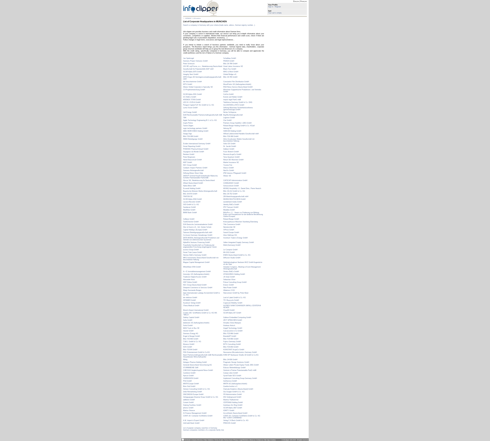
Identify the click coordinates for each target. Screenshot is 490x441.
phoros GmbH (188, 408)
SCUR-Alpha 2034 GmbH (192, 199)
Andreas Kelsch (229, 325)
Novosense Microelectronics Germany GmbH (240, 352)
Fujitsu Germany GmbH (232, 341)
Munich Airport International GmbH (196, 310)
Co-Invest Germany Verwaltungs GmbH (197, 235)
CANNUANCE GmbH (231, 183)
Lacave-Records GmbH (191, 202)
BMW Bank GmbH (190, 212)
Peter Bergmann (189, 157)
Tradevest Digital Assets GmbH (194, 277)
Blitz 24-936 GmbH (230, 359)
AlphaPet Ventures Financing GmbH (196, 242)
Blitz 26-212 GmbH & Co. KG (234, 191)
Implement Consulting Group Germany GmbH (240, 378)
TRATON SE (188, 196)
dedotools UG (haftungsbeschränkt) (196, 323)
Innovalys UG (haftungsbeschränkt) (196, 274)
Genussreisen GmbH (231, 186)
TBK (184, 118)
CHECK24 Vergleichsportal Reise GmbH (198, 370)
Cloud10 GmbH (229, 310)
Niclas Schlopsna (229, 112)
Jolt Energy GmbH (190, 112)
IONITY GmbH (228, 410)
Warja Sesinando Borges (192, 290)
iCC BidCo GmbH (189, 97)
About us (252, 440)
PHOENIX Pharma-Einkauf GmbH (195, 149)
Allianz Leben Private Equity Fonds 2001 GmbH (241, 365)
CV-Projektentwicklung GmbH (194, 90)
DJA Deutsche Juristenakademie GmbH (197, 224)
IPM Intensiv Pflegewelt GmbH (234, 173)
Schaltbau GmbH (229, 58)
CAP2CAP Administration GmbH (235, 180)
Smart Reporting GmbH (191, 146)
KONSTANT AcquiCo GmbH (233, 350)
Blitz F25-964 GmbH (190, 339)
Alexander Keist (189, 279)
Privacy (235, 440)
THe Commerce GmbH (231, 224)
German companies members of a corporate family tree (203, 430)
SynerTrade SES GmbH (232, 376)
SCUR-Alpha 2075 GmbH (192, 72)
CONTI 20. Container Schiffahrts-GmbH (197, 416)
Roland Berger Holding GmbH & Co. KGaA (239, 126)
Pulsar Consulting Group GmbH (235, 282)
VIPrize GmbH (228, 230)
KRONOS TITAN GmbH (192, 100)
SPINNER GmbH (189, 300)
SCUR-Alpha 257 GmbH (232, 313)
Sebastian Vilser (229, 279)
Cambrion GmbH (189, 373)
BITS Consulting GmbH (232, 344)
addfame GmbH (189, 400)
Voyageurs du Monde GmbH (193, 152)
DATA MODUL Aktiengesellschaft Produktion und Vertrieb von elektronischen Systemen (201, 239)
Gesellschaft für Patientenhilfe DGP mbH (198, 69)
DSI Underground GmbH (232, 397)
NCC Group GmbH (190, 165)
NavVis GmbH (228, 170)
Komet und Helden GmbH (232, 97)
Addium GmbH (228, 149)
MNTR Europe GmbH (191, 384)
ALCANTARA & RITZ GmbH (233, 105)
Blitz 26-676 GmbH (190, 194)
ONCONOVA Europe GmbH (193, 394)
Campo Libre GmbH (230, 373)
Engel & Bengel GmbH (191, 336)
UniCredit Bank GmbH (191, 423)
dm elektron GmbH (190, 297)
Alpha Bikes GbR (189, 186)
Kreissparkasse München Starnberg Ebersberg (240, 222)
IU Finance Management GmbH (194, 413)
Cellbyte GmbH (188, 219)
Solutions (210, 440)
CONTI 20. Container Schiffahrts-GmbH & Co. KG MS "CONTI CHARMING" (241, 417)
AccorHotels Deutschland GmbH (235, 413)
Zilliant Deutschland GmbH (193, 183)
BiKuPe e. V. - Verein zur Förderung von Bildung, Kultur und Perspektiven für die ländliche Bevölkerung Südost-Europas (243, 214)
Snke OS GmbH (229, 144)
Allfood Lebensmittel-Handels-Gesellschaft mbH (241, 134)
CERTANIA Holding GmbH (233, 402)
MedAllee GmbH (189, 210)
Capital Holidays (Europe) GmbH (195, 230)
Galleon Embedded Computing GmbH (237, 317)
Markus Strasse (189, 410)
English (296, 1)
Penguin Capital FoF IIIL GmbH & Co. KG (198, 105)
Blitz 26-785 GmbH (230, 77)
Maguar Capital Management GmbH (196, 262)
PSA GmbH (187, 381)
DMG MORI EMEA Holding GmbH (195, 131)
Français (303, 1)
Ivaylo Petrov (188, 123)
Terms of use (228, 440)
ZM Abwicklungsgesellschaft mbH (235, 196)
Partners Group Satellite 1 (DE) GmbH (237, 123)
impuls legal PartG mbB (232, 100)
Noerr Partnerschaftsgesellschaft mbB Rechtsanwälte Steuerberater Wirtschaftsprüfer (203, 356)
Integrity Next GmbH (190, 74)
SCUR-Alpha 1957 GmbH (232, 408)
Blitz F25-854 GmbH (230, 347)
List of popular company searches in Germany (200, 428)
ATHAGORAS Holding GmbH (234, 274)
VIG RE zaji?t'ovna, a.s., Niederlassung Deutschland (202, 66)
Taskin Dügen (188, 126)
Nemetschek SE (229, 227)
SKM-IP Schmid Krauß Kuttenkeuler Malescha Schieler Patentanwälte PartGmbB (200, 177)
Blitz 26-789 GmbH (230, 64)
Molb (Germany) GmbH (231, 245)
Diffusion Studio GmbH (231, 258)
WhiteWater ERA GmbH (192, 267)
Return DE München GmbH (233, 160)
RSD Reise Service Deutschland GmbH (238, 87)
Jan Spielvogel (188, 58)
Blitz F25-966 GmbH (230, 333)
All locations (197, 18)
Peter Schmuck (189, 64)
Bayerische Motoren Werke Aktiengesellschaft (200, 191)
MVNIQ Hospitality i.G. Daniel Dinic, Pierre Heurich (242, 188)
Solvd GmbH (188, 325)
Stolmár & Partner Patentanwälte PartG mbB (239, 370)
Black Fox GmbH (229, 69)
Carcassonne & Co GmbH (232, 331)
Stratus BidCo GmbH (231, 271)
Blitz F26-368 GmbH (230, 136)
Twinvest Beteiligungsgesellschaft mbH (197, 232)
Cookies (273, 440)
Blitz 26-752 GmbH (230, 194)
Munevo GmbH (188, 344)
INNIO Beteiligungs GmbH (193, 139)
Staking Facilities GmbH (192, 405)
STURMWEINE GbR (190, 368)
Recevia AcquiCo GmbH (232, 154)
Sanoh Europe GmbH (231, 232)
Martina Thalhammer (230, 400)
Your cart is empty (275, 13)
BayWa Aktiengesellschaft (233, 115)
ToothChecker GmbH (191, 222)
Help (205, 440)
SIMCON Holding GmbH (232, 131)
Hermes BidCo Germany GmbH (194, 255)
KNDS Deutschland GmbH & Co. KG (236, 255)
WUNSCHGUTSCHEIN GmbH (234, 199)
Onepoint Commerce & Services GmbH (197, 288)
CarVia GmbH (228, 94)
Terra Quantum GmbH (231, 157)
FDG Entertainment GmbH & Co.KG (196, 352)
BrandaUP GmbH (229, 336)
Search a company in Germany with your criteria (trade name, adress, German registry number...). (219, 25)
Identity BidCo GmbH (231, 204)
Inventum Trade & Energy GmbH (235, 238)
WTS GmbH (187, 84)
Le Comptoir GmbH (230, 250)
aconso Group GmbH (191, 250)
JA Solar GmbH (229, 277)
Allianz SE (227, 176)
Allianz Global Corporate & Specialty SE (198, 87)
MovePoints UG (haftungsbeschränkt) (237, 84)
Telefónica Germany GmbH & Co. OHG (237, 102)
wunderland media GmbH (232, 202)
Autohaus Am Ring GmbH (232, 405)
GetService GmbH (230, 381)
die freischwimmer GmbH (192, 82)
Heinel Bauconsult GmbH (192, 160)
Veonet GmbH (188, 331)
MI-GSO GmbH (229, 252)
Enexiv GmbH (228, 285)
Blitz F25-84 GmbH (190, 350)
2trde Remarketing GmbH (192, 392)
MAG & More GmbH (230, 72)
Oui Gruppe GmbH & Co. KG (234, 392)
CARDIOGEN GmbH (190, 378)
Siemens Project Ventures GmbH (195, 61)
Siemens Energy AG (190, 333)
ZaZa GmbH (187, 320)
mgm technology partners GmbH (195, 128)
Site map (267, 440)
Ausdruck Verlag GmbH (191, 303)
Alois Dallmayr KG (230, 235)
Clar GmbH (227, 120)
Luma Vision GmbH (190, 108)
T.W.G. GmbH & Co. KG (192, 341)
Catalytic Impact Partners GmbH (195, 168)
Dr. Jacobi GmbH (229, 146)
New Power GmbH (230, 288)
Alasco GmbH (228, 168)
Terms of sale (219, 440)
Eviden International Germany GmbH (196, 144)
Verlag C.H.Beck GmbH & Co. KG (235, 420)
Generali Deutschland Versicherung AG (197, 365)
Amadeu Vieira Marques (232, 323)
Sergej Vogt (187, 134)
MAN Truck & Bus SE (191, 328)
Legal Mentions (244, 440)
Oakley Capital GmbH (191, 317)
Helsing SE (227, 128)
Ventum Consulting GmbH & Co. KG (196, 389)
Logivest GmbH (229, 118)
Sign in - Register (274, 7)
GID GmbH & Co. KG (191, 204)
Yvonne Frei (227, 165)
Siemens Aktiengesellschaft (193, 170)
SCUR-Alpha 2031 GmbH (192, 94)
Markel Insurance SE (231, 162)
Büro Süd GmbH (189, 386)
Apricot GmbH (188, 376)
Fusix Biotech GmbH (231, 152)
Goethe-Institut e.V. (230, 386)
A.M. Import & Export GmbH (193, 420)
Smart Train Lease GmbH (192, 252)
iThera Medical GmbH (191, 306)
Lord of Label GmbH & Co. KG (234, 297)
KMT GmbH (187, 162)
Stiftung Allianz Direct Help (193, 173)
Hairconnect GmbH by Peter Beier (235, 293)
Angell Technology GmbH (232, 328)
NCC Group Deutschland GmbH (194, 285)
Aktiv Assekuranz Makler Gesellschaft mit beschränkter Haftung (238, 140)
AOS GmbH (187, 347)
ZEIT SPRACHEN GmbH (232, 320)
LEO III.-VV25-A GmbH (191, 102)
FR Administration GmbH (232, 394)
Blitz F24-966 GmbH (230, 339)
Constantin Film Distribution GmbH (236, 82)
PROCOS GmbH (229, 423)
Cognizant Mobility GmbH (232, 303)
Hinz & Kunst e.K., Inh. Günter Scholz (197, 227)
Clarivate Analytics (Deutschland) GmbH (238, 389)
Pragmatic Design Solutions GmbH (236, 362)
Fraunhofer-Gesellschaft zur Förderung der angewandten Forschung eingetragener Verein (200, 246)
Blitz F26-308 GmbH (190, 136)
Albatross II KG (229, 290)
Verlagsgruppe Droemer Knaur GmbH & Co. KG (200, 397)
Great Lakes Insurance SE (233, 66)
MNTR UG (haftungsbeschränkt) (235, 384)
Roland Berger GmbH (231, 219)
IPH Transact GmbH (230, 207)
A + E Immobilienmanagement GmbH (197, 271)
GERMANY (188, 18)
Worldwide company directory (193, 440)
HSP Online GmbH (190, 282)
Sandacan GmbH (189, 207)
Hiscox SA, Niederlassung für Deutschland (199, 180)
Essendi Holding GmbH (191, 188)
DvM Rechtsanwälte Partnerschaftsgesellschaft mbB (202, 115)
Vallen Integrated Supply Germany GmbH (238, 242)
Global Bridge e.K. (230, 74)
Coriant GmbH (188, 402)
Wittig (185, 359)
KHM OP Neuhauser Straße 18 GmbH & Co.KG (241, 355)
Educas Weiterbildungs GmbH (234, 368)
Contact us (259, 440)
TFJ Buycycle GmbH (231, 300)
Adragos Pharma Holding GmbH (195, 362)
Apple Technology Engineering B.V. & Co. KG (200, 120)
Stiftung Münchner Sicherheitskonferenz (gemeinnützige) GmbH (238, 109)
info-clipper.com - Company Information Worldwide (201, 8)
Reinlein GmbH (188, 154)
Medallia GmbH (229, 210)
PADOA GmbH (228, 61)
